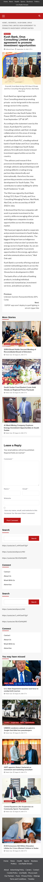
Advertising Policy (17, 870)
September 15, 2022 (23, 49)
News (11, 1)
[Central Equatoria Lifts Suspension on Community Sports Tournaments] (21, 791)
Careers (29, 870)
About (6, 870)
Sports (23, 1)
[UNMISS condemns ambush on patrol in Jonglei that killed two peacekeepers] (21, 712)
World (11, 683)
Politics (36, 1)
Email (25, 489)
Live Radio (23, 873)
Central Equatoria (10, 801)
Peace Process (30, 722)
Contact (7, 572)
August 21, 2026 (19, 354)
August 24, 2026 (19, 693)
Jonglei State (15, 722)
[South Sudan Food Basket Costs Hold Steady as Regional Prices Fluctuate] (21, 372)
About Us (7, 576)
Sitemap (37, 876)
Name (7, 489)
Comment (8, 459)
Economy (14, 344)
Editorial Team (10, 49)
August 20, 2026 (19, 392)
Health (17, 1)
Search (5, 530)
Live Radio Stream (22, 5)
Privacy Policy (26, 876)
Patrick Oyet (9, 354)
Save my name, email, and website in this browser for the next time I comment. (20, 511)
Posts (18, 876)
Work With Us (9, 580)
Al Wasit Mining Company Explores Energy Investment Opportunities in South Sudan (21, 427)
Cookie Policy (12, 873)
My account (32, 873)
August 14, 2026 (19, 433)
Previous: (21, 297)
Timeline (31, 879)
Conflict (7, 722)
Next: (21, 305)
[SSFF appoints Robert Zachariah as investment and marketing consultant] (21, 752)
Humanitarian (16, 840)
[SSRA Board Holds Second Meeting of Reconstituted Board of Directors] (21, 334)
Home (6, 1)
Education (7, 840)
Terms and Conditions (18, 879)
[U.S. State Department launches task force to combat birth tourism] (21, 673)
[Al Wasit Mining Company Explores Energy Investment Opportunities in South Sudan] (21, 410)
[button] (4, 16)
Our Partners (9, 876)
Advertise (8, 584)
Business (30, 1)
